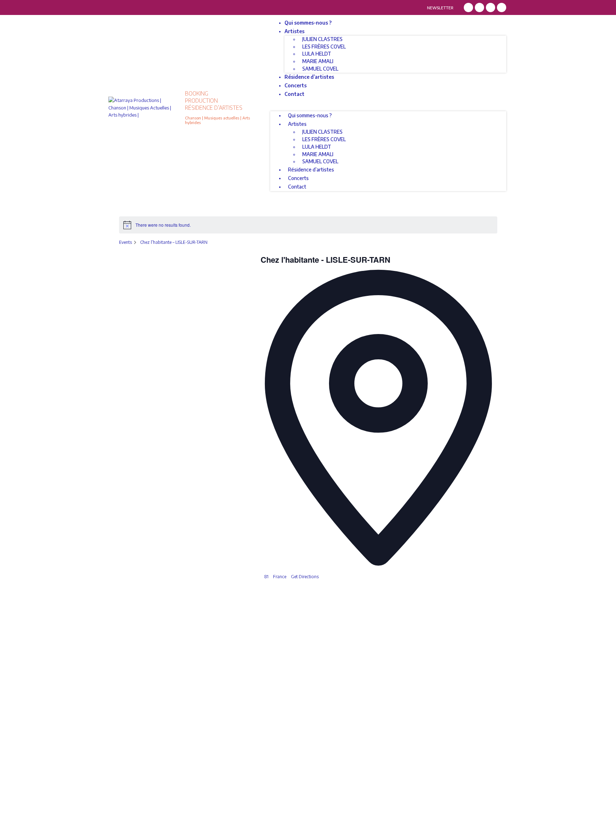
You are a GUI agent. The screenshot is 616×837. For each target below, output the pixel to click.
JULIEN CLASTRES (322, 39)
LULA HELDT (316, 54)
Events (125, 242)
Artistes (294, 31)
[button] (388, 108)
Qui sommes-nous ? (308, 23)
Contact (294, 94)
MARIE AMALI (317, 61)
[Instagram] (479, 7)
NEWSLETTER (440, 7)
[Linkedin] (490, 7)
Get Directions (305, 576)
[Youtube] (501, 7)
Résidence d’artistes (309, 77)
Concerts (295, 85)
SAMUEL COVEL (320, 69)
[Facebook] (468, 7)
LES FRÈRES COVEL (324, 46)
